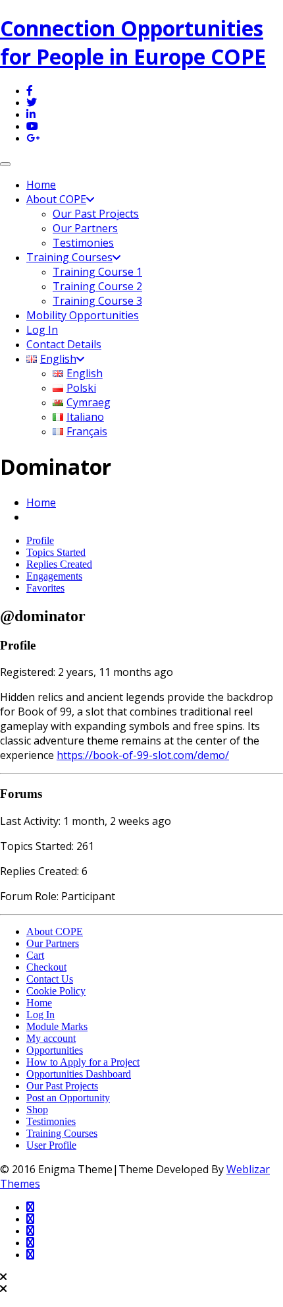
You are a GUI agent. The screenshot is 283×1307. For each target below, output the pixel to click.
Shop (37, 1109)
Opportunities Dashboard (78, 1073)
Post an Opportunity (68, 1097)
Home (41, 184)
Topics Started (56, 552)
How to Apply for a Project (83, 1062)
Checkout (46, 967)
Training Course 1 (97, 271)
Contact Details (63, 344)
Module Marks (57, 1026)
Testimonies (83, 242)
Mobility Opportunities (82, 315)
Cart (35, 955)
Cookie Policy (56, 990)
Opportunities (54, 1050)
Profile (40, 540)
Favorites (45, 587)
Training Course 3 (97, 300)
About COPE (56, 199)
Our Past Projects (96, 213)
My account (51, 1038)
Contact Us (49, 979)
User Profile (51, 1145)
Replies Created (59, 564)
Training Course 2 (97, 286)
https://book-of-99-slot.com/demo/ (143, 755)
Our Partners (85, 228)
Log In (42, 329)
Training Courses (69, 257)
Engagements (54, 576)
